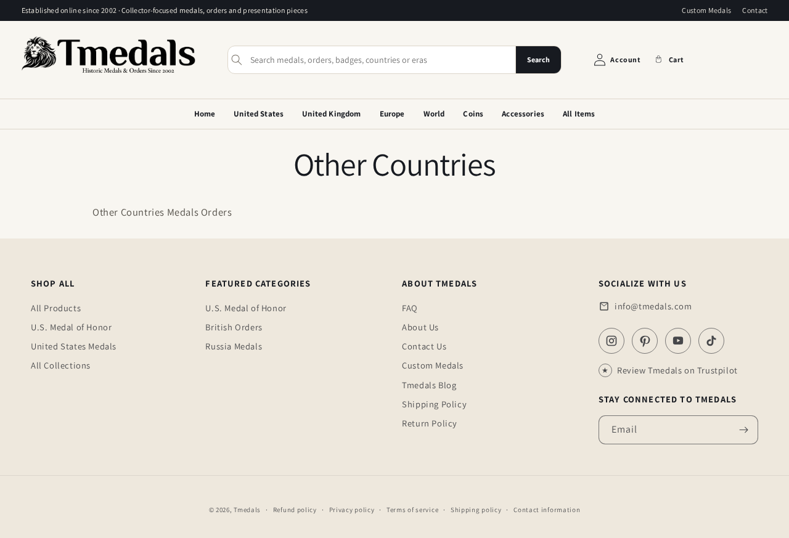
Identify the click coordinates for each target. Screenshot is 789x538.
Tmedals (247, 509)
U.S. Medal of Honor (71, 327)
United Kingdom (331, 113)
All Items (579, 113)
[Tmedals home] (108, 74)
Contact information (546, 509)
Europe (392, 113)
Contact (754, 10)
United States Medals (74, 346)
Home (205, 113)
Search (538, 59)
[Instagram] (611, 341)
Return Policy (429, 423)
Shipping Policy (434, 404)
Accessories (523, 113)
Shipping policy (476, 509)
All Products (56, 308)
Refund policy (295, 509)
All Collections (61, 365)
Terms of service (412, 509)
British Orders (233, 327)
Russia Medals (233, 346)
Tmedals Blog (429, 385)
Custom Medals (706, 10)
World (434, 113)
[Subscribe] (744, 429)
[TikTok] (711, 341)
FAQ (410, 308)
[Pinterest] (645, 341)
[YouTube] (678, 341)
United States (259, 113)
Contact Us (424, 346)
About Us (420, 327)
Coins (473, 113)
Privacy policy (352, 509)
